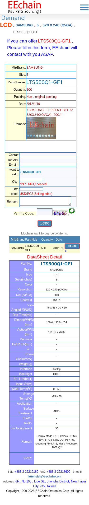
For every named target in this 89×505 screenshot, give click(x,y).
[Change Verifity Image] (71, 210)
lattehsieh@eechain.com (44, 476)
